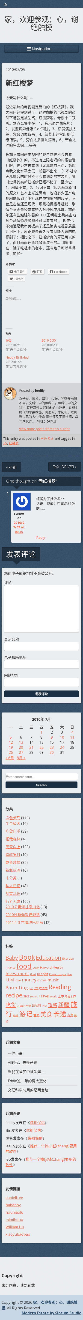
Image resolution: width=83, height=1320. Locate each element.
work (53, 996)
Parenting (17, 987)
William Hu (15, 1226)
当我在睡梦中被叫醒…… (27, 1071)
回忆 (44, 1006)
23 (52, 747)
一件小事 (15, 1053)
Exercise (68, 959)
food (24, 966)
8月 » (21, 757)
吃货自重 (13, 831)
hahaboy (13, 1204)
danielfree (14, 1197)
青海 (70, 1015)
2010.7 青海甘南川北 (23, 906)
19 (11, 747)
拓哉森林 (13, 839)
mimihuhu (14, 1219)
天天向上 (13, 846)
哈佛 (28, 1006)
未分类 (11, 878)
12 (11, 742)
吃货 (11, 1004)
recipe (14, 995)
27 (21, 752)
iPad (33, 974)
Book (27, 957)
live (69, 974)
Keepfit (42, 974)
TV (5, 443)
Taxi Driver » (65, 466)
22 (41, 747)
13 (21, 742)
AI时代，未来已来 (22, 1062)
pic (31, 988)
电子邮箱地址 (15, 657)
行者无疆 (13, 901)
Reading (59, 987)
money (29, 980)
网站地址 (11, 675)
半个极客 (13, 823)
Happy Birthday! (17, 357)
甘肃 (36, 1015)
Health (58, 967)
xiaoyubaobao (18, 1234)
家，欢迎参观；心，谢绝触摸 (41, 22)
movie (42, 980)
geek (36, 967)
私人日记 (13, 885)
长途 (59, 1013)
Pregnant (40, 988)
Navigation (41, 49)
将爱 (9, 340)
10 (62, 737)
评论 (8, 582)
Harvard (46, 967)
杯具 (15, 1015)
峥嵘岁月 (13, 854)
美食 (46, 1014)
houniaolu (14, 1212)
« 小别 (11, 467)
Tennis (34, 996)
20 (21, 747)
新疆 (64, 1004)
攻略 (52, 1005)
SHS (26, 996)
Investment (17, 974)
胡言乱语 (13, 893)
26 (11, 752)
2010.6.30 (49, 340)
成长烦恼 (13, 862)
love (18, 980)
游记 (26, 1013)
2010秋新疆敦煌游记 (23, 914)
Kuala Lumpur (57, 974)
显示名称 (11, 639)
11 (72, 737)
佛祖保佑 (37, 1122)
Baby (12, 957)
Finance (10, 967)
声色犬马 (47, 438)
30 (52, 752)
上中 (61, 996)
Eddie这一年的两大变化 (27, 1080)
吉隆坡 (21, 1006)
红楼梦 (14, 443)
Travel (44, 996)
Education (48, 957)
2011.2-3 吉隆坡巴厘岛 (24, 922)
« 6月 (10, 757)
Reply (40, 537)
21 (31, 747)
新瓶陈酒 (13, 870)
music (53, 980)
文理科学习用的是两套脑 (28, 1090)
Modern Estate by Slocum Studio (51, 1312)
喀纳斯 (36, 1006)
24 (62, 747)
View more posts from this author (44, 429)
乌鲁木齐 (70, 996)
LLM (10, 980)
